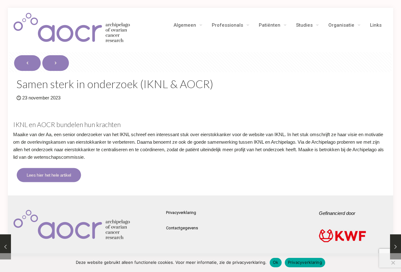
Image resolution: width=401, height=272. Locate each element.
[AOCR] (72, 27)
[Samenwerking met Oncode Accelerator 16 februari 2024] (395, 246)
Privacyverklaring (181, 212)
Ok (276, 262)
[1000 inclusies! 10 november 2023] (5, 246)
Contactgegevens (182, 228)
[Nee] (393, 262)
